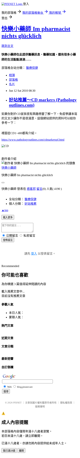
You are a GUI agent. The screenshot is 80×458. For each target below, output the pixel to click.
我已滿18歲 (9, 450)
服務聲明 (40, 406)
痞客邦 (31, 188)
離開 (21, 450)
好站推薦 (30, 203)
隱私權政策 (66, 402)
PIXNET (17, 402)
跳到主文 (7, 46)
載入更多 (8, 217)
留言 (39, 188)
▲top (4, 210)
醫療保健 (32, 67)
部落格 (13, 79)
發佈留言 (8, 240)
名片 (12, 84)
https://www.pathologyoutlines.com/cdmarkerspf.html (32, 139)
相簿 (12, 75)
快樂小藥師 (8, 167)
